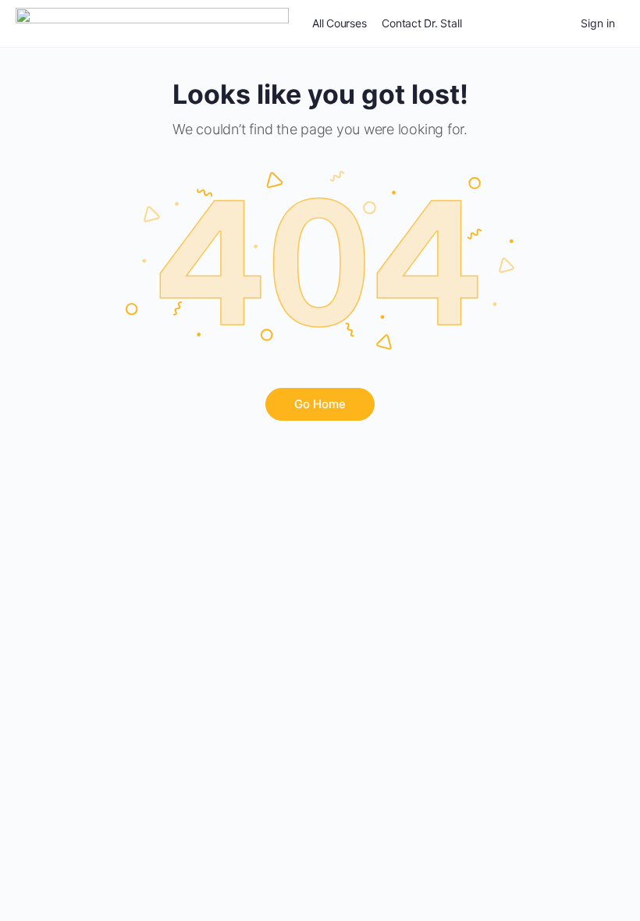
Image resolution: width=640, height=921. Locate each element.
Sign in (598, 23)
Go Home (320, 403)
